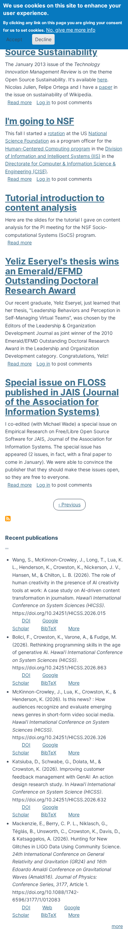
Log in (43, 102)
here (102, 79)
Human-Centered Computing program (47, 148)
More (74, 628)
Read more (20, 102)
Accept (14, 39)
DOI (26, 620)
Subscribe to (8, 518)
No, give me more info (70, 30)
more (117, 926)
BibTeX (48, 628)
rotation (56, 133)
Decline (43, 39)
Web (47, 907)
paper (105, 87)
